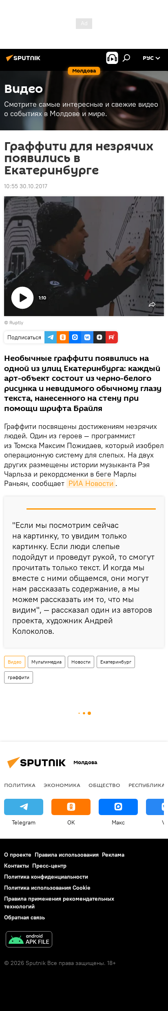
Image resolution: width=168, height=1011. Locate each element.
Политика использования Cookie (47, 887)
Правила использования (67, 854)
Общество (104, 785)
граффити (18, 677)
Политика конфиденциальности (46, 876)
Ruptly (16, 322)
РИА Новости (91, 483)
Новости (81, 662)
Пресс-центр (49, 865)
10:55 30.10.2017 (25, 186)
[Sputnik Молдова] (24, 61)
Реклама (113, 854)
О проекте (17, 854)
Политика (19, 785)
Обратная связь (24, 917)
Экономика (62, 785)
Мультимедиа (46, 662)
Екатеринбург (115, 662)
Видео (15, 662)
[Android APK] (29, 940)
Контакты (16, 865)
